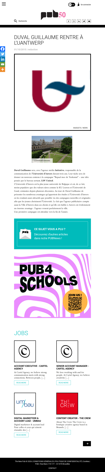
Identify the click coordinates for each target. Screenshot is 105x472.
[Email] (2, 64)
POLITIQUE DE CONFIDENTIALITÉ (68, 461)
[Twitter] (84, 21)
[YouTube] (89, 21)
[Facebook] (68, 21)
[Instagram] (74, 21)
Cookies (86, 461)
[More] (2, 69)
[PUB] (53, 16)
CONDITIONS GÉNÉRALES (43, 461)
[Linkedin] (2, 59)
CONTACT (52, 468)
